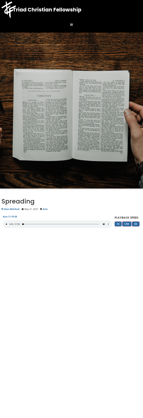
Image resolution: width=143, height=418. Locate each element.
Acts (45, 209)
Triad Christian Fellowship (47, 9)
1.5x (126, 224)
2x (135, 224)
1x (118, 224)
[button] (71, 24)
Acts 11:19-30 (10, 216)
